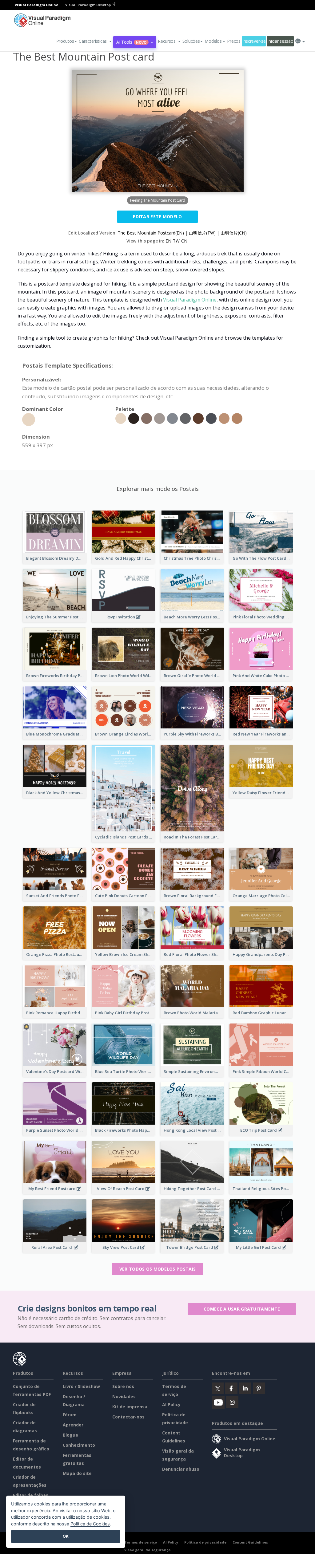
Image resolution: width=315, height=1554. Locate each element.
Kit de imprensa (129, 1407)
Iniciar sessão (280, 41)
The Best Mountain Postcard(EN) (151, 233)
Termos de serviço (140, 1542)
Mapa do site (77, 1473)
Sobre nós (123, 1386)
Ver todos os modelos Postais (157, 1269)
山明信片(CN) (234, 233)
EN (168, 241)
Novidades (124, 1396)
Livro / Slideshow (81, 1386)
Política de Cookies (90, 1523)
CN (184, 241)
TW (176, 241)
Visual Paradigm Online (190, 299)
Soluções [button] (191, 41)
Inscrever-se (254, 41)
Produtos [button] (65, 41)
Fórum (70, 1415)
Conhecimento (79, 1445)
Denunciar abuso (180, 1469)
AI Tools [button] (131, 42)
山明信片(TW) (202, 233)
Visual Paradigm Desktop (88, 4)
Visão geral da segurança (147, 1550)
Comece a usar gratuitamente (242, 1309)
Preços (233, 41)
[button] (95, 41)
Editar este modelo (157, 216)
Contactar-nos (128, 1417)
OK (66, 1536)
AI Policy (171, 1404)
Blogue (70, 1435)
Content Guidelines (250, 1542)
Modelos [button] (213, 41)
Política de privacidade (205, 1542)
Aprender (73, 1425)
